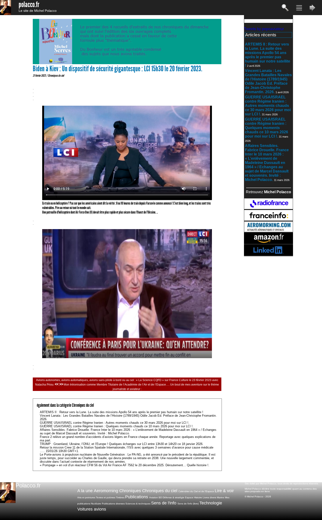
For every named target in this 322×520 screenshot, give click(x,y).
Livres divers (209, 497)
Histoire (198, 497)
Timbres (120, 497)
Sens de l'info (163, 503)
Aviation (153, 497)
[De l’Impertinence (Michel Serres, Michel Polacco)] (127, 63)
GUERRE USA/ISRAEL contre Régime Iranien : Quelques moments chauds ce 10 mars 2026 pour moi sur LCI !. (266, 127)
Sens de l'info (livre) (188, 503)
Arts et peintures (86, 497)
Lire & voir (224, 490)
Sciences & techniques (137, 503)
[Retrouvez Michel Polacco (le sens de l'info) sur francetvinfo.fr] (268, 219)
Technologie (210, 503)
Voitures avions (91, 509)
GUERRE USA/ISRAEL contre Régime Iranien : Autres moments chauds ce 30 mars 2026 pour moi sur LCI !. (268, 105)
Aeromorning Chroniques (117, 490)
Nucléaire (96, 503)
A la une (85, 490)
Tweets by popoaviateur (264, 29)
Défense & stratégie (173, 497)
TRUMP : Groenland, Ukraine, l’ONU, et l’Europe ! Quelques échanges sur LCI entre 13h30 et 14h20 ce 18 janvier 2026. (121, 444)
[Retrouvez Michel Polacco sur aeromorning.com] (268, 231)
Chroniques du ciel (56, 75)
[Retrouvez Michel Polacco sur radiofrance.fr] (268, 208)
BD (160, 497)
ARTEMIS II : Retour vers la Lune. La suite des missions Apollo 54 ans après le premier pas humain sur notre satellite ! (267, 54)
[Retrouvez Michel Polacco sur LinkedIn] (268, 254)
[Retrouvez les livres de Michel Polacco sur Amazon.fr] (268, 242)
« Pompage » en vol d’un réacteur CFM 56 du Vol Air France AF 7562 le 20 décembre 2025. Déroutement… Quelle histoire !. (124, 465)
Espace (189, 497)
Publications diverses (113, 503)
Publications (136, 497)
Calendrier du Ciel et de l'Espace (196, 491)
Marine (220, 497)
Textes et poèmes (105, 497)
